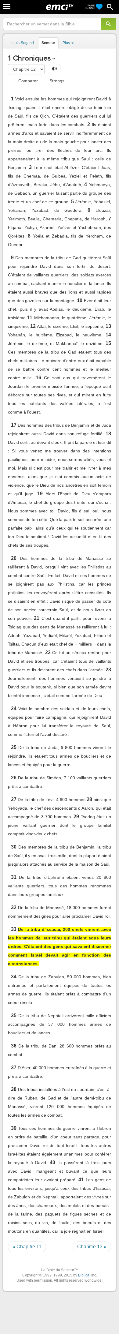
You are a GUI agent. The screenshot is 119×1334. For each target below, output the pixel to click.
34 (13, 976)
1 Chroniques (29, 58)
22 (48, 652)
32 (13, 907)
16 (38, 377)
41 (81, 1179)
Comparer (27, 80)
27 (13, 799)
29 (76, 816)
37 (13, 1067)
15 (108, 343)
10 (79, 300)
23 (108, 669)
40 (52, 1162)
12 (33, 326)
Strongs (56, 80)
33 (13, 929)
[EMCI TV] (60, 7)
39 (13, 1128)
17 (13, 425)
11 (29, 317)
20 (13, 558)
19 (40, 493)
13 (108, 326)
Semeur (48, 43)
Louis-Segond (22, 43)
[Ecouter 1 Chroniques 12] (54, 68)
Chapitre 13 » (91, 1246)
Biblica (83, 1275)
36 (13, 1045)
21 (36, 618)
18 (108, 433)
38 (13, 1089)
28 (89, 799)
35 (13, 1015)
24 (13, 708)
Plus (67, 43)
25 (13, 747)
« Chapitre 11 (27, 1246)
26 (13, 777)
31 (13, 877)
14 (108, 334)
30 (13, 846)
